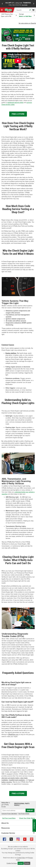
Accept (20, 863)
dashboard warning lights (15, 102)
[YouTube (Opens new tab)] (24, 839)
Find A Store (18, 114)
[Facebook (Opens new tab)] (4, 839)
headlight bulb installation (17, 780)
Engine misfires (11, 353)
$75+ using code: (18, 4)
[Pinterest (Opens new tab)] (31, 839)
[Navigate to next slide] (33, 4)
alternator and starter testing (11, 778)
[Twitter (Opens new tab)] (11, 839)
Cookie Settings (12, 863)
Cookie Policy (21, 858)
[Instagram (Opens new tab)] (18, 839)
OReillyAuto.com (13, 734)
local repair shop (26, 185)
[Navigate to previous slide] (2, 4)
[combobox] (23, 10)
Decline (27, 863)
